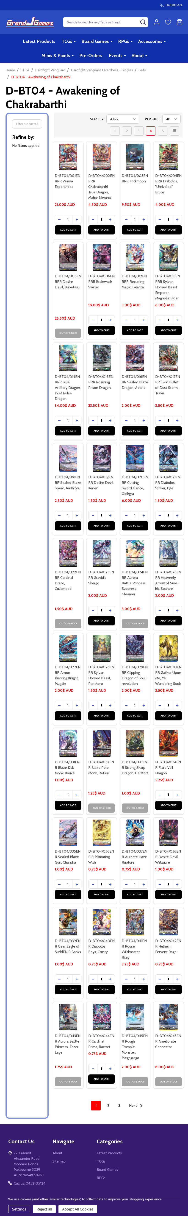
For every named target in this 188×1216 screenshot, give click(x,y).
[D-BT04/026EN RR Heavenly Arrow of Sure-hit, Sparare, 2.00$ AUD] (168, 553)
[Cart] (179, 22)
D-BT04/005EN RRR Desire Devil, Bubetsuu (68, 281)
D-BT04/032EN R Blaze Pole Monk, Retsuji (101, 767)
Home (10, 70)
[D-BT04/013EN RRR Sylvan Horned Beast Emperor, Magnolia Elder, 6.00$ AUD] (168, 257)
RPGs (123, 41)
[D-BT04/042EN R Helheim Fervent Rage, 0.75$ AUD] (168, 922)
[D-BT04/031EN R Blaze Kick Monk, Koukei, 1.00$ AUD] (68, 743)
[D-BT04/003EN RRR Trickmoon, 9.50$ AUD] (135, 157)
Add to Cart (68, 229)
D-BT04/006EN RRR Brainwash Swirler (101, 281)
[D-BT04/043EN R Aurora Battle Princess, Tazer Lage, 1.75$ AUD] (68, 1017)
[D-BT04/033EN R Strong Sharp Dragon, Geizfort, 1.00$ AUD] (135, 743)
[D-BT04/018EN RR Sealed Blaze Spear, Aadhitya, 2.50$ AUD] (68, 458)
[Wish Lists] (168, 22)
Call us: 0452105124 (29, 1183)
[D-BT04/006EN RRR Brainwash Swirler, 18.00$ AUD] (101, 257)
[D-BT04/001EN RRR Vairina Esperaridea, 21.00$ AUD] (68, 157)
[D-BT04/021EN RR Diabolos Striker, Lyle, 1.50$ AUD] (168, 458)
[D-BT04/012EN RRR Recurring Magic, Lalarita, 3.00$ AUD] (135, 257)
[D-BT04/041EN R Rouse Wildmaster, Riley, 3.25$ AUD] (135, 922)
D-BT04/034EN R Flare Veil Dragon (168, 767)
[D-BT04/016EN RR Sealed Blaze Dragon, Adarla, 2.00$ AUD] (135, 358)
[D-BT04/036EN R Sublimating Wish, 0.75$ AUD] (101, 833)
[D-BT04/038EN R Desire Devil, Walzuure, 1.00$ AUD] (168, 833)
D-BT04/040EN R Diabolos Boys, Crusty (101, 946)
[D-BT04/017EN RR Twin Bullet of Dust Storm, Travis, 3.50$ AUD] (168, 358)
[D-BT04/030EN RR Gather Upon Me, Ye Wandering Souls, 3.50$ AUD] (168, 648)
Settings (19, 1209)
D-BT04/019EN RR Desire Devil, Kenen (101, 482)
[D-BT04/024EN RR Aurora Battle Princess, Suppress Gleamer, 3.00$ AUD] (135, 553)
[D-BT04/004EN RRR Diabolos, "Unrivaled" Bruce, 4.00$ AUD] (168, 157)
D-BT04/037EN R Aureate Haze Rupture (134, 857)
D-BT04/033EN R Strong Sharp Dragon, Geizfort (135, 767)
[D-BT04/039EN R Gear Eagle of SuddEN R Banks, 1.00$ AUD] (68, 922)
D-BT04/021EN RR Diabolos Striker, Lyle (167, 482)
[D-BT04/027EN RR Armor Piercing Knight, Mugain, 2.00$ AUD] (68, 648)
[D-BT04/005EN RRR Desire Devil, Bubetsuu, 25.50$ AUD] (68, 257)
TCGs (67, 41)
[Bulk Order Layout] (174, 131)
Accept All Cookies (78, 1209)
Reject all (44, 1209)
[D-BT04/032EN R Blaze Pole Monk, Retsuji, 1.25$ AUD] (101, 743)
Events (115, 55)
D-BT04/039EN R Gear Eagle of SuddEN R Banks (68, 946)
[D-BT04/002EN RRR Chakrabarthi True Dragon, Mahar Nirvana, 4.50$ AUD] (101, 157)
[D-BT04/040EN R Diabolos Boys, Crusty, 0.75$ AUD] (101, 922)
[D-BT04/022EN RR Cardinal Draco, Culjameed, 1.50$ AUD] (68, 553)
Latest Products (39, 41)
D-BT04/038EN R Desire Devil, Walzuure (168, 857)
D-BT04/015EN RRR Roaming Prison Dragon (100, 382)
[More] (75, 41)
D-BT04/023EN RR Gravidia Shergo (101, 577)
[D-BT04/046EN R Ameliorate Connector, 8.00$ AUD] (168, 1017)
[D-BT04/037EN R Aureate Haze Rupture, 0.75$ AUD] (135, 833)
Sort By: (97, 119)
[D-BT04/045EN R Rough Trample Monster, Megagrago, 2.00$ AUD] (135, 1017)
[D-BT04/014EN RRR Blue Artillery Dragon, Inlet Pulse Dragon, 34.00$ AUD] (68, 358)
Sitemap (59, 1161)
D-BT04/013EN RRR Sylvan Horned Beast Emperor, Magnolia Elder (167, 287)
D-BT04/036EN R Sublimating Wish (101, 857)
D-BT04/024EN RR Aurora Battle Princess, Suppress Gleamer (135, 583)
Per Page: (152, 119)
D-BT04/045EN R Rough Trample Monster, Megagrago (135, 1047)
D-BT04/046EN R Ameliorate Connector (168, 1041)
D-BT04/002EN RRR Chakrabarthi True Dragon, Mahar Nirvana (101, 186)
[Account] (157, 22)
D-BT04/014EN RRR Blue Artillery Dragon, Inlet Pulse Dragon (68, 387)
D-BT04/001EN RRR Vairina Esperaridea (67, 181)
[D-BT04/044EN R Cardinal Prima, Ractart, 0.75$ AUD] (101, 1017)
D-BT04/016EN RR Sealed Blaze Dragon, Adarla (135, 382)
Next (133, 1105)
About (138, 55)
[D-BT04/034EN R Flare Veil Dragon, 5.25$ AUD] (168, 743)
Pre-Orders (90, 55)
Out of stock (68, 333)
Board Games (95, 41)
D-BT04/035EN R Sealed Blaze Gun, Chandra (67, 857)
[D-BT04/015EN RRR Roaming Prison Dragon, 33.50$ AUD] (101, 358)
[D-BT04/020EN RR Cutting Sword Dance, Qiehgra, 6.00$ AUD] (135, 458)
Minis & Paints (55, 55)
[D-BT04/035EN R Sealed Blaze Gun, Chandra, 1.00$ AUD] (68, 833)
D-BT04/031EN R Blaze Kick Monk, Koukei (67, 767)
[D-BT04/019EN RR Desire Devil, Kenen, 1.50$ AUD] (101, 458)
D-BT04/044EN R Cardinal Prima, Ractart (101, 1041)
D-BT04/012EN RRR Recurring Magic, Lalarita (134, 281)
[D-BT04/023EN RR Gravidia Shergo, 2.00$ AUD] (101, 553)
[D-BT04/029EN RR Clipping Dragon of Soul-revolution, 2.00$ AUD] (135, 648)
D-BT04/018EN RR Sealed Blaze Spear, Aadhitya (68, 482)
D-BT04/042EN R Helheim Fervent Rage (168, 946)
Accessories (150, 41)
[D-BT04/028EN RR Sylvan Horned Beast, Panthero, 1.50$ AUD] (101, 648)
